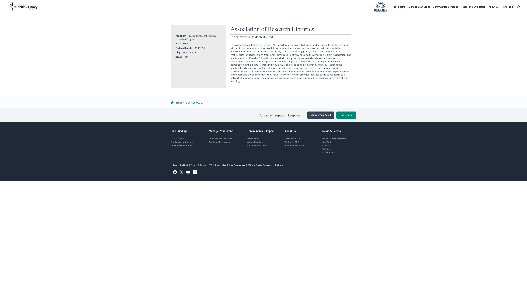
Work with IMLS (291, 142)
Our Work (326, 142)
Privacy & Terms (198, 165)
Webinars (327, 149)
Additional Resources (181, 145)
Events (325, 145)
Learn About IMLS (293, 139)
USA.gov (279, 165)
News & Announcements (334, 139)
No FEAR (184, 165)
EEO (210, 165)
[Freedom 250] (380, 7)
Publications (328, 152)
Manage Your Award (321, 115)
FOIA (175, 165)
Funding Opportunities (182, 142)
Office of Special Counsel (259, 165)
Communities (253, 139)
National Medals (255, 142)
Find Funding (346, 115)
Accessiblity (220, 165)
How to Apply (177, 139)
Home (179, 103)
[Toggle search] (519, 6)
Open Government (237, 165)
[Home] (21, 7)
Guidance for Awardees (220, 139)
